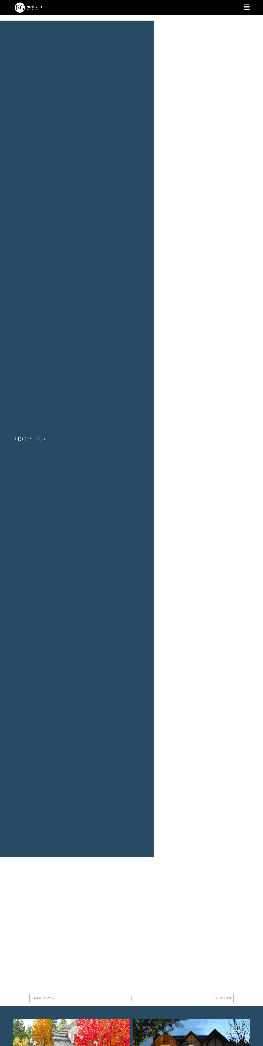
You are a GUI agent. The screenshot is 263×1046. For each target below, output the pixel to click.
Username (96, 876)
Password (96, 938)
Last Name (95, 907)
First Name (96, 891)
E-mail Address (99, 923)
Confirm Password (100, 954)
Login (142, 972)
